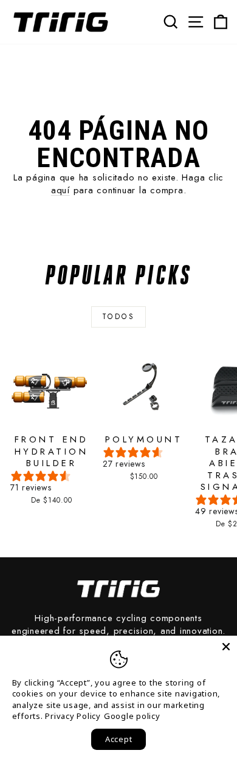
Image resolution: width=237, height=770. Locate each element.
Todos (119, 316)
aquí (60, 190)
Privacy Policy (73, 715)
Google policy (132, 715)
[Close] (226, 647)
